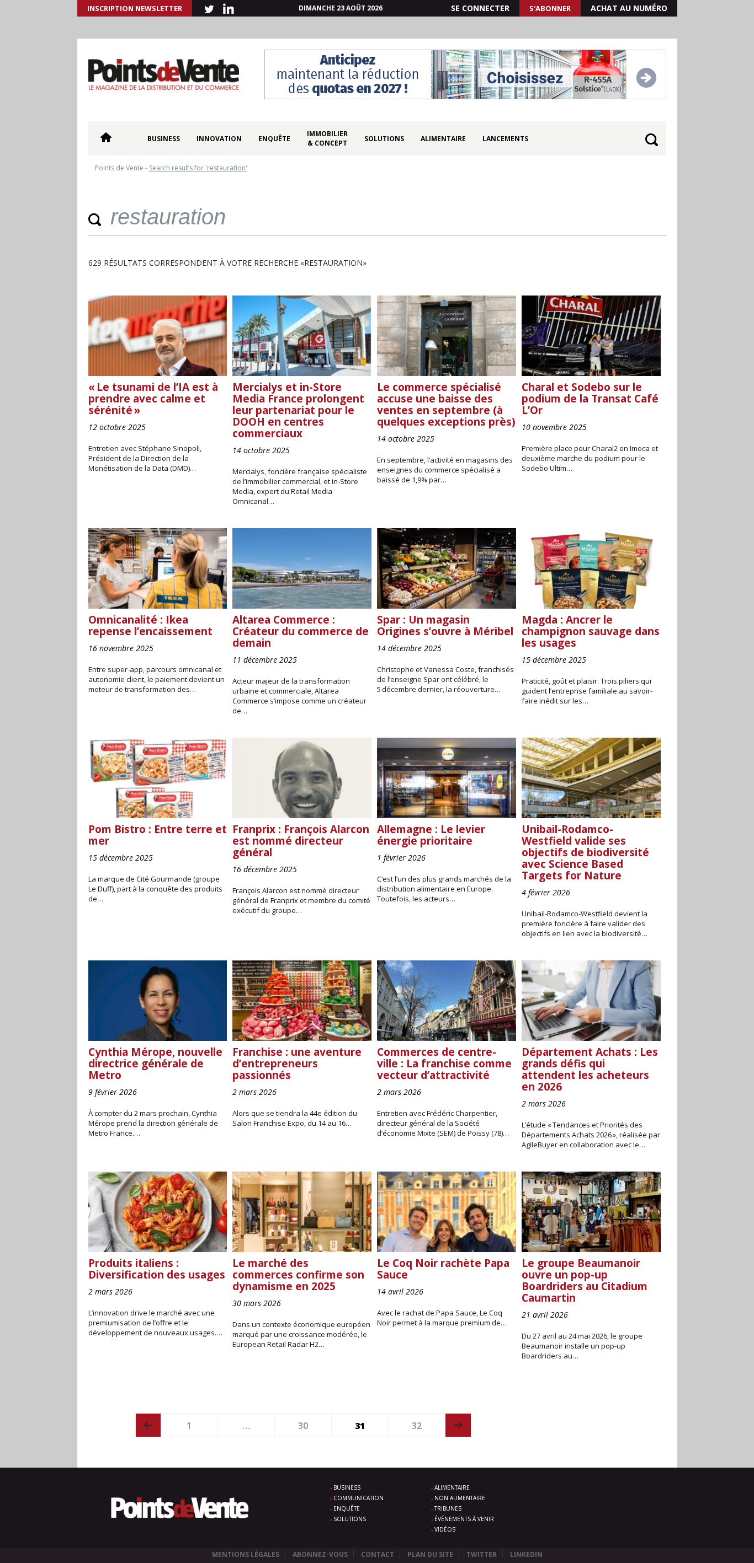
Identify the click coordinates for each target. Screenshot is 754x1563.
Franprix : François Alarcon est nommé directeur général (300, 841)
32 (417, 1426)
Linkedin (526, 1554)
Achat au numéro (629, 8)
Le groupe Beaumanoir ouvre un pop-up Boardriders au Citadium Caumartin (584, 1280)
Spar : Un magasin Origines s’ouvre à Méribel (445, 625)
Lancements (505, 138)
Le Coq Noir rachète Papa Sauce (443, 1269)
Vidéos (444, 1529)
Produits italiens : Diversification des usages (156, 1269)
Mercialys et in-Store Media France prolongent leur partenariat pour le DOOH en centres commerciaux (298, 410)
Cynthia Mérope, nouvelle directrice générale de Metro (155, 1063)
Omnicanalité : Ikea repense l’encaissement (150, 625)
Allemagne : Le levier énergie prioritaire (431, 835)
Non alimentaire (459, 1498)
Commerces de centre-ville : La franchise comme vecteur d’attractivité (444, 1063)
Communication (358, 1498)
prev (148, 1425)
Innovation (219, 138)
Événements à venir (464, 1519)
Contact (377, 1554)
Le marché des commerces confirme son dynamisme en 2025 (298, 1274)
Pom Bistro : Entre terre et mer (157, 835)
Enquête (274, 138)
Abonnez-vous (320, 1554)
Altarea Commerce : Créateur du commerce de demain (300, 631)
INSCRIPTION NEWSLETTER (134, 8)
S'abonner (550, 8)
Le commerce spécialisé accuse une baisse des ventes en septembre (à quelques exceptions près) (446, 404)
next (458, 1425)
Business (163, 138)
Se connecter (480, 8)
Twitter (481, 1554)
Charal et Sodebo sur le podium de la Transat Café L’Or (590, 398)
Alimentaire (443, 138)
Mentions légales (245, 1554)
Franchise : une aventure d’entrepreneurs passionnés (297, 1063)
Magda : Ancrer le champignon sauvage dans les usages (591, 631)
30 (303, 1426)
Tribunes (447, 1508)
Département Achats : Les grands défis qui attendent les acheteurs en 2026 (590, 1069)
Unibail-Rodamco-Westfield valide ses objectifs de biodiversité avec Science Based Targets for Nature (585, 852)
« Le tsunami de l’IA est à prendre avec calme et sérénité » (153, 398)
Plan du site (430, 1554)
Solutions (384, 138)
